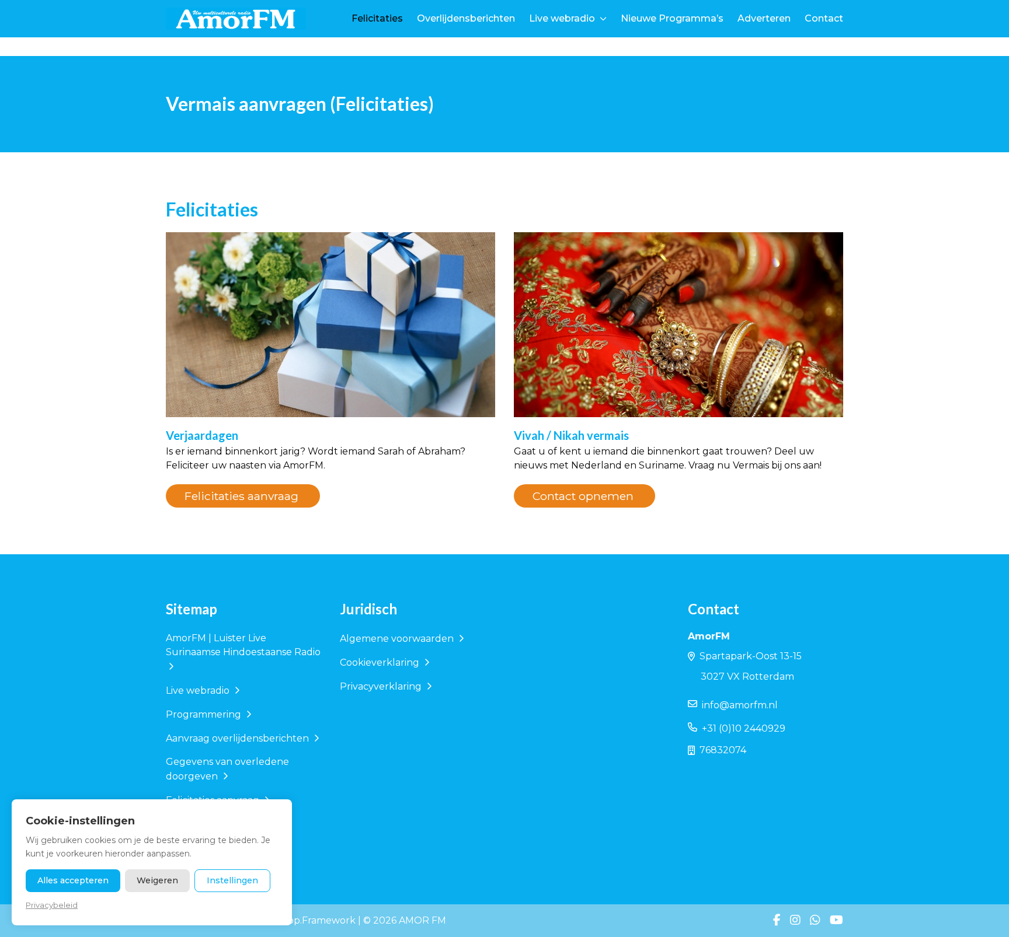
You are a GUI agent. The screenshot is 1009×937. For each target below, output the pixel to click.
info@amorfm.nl (740, 705)
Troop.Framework (314, 920)
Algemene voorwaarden (398, 638)
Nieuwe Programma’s (672, 18)
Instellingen (232, 880)
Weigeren (157, 880)
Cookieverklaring (381, 662)
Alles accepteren (73, 880)
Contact (824, 18)
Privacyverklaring (382, 686)
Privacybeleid (52, 905)
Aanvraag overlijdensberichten (238, 738)
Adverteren (764, 18)
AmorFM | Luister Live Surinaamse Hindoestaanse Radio (243, 645)
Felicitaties (377, 18)
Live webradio (562, 18)
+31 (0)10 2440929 (743, 728)
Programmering (204, 714)
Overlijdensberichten (466, 18)
